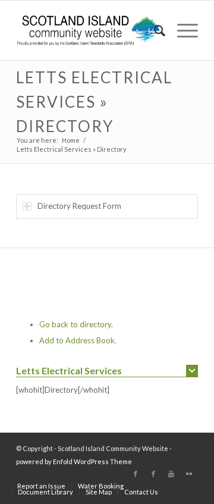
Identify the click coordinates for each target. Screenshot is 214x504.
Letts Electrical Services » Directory (94, 102)
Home (71, 140)
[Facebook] (135, 474)
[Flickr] (189, 474)
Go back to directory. (76, 324)
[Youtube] (171, 474)
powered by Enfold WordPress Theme (74, 461)
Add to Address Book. (78, 340)
